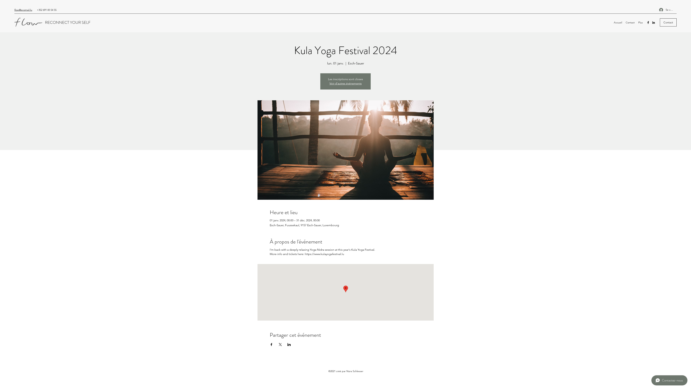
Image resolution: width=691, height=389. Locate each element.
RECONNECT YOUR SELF (68, 22)
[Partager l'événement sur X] (280, 344)
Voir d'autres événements (345, 83)
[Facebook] (648, 22)
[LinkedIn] (653, 22)
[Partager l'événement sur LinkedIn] (289, 344)
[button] (668, 22)
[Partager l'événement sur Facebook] (271, 344)
